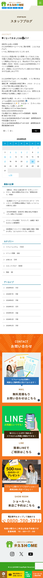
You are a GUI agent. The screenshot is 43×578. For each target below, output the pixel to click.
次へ (11, 131)
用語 (7, 272)
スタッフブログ (11, 266)
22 (32, 161)
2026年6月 (10, 300)
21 (27, 161)
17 (5, 161)
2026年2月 (10, 325)
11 (10, 157)
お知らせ (9, 259)
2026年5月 (10, 306)
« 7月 (10, 175)
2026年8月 (10, 288)
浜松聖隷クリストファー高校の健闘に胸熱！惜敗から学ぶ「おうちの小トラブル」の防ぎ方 (22, 230)
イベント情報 (10, 253)
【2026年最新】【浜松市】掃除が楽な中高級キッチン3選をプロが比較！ (22, 213)
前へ (5, 131)
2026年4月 (10, 313)
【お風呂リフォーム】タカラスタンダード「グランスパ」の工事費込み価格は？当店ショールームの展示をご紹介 (22, 203)
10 (5, 157)
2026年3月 (10, 319)
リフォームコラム (12, 247)
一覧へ (36, 131)
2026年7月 (10, 294)
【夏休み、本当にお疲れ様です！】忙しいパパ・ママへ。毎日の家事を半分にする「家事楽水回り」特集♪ (22, 192)
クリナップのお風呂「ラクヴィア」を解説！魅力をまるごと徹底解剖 (22, 222)
